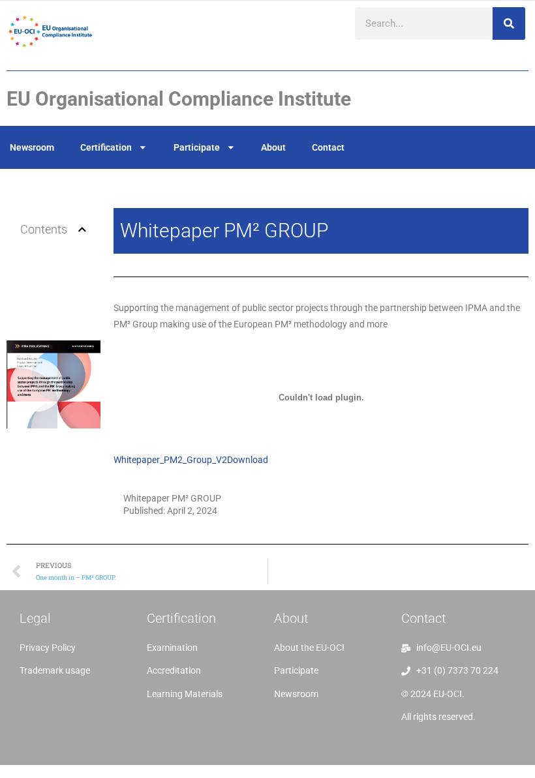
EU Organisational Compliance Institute (179, 98)
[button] (82, 229)
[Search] (509, 23)
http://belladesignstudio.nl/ (75, 700)
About (273, 147)
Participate (197, 147)
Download (247, 460)
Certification (106, 147)
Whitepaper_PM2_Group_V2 (170, 460)
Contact (328, 147)
